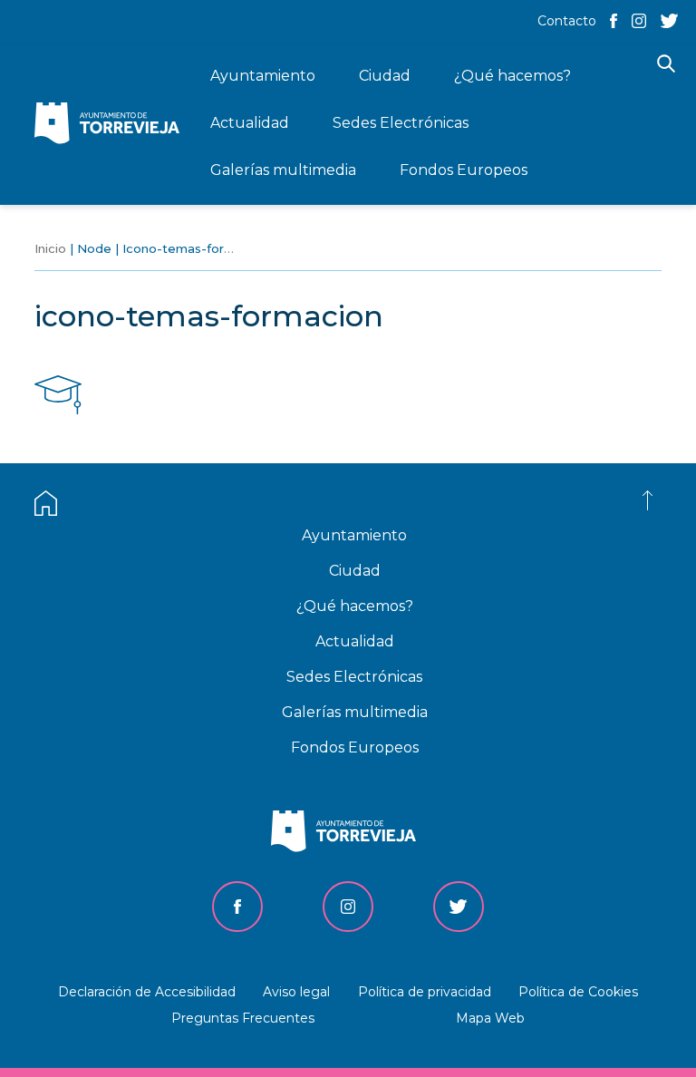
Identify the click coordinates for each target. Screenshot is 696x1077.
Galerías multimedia (355, 712)
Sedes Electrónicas (354, 676)
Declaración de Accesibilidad (147, 992)
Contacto (566, 21)
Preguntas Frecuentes (242, 1018)
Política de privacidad (424, 992)
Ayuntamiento (354, 535)
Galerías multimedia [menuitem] (283, 170)
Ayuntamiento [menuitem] (262, 75)
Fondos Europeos (355, 747)
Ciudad (355, 570)
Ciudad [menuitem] (385, 75)
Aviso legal (296, 992)
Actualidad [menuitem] (249, 122)
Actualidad (354, 641)
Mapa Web (490, 1018)
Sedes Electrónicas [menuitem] (401, 122)
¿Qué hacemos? (354, 606)
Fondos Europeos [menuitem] (463, 170)
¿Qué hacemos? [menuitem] (512, 75)
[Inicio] (111, 124)
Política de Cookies (578, 992)
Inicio (50, 248)
